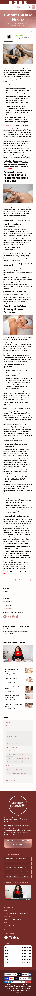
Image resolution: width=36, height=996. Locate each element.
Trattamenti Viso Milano (18, 25)
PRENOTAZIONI (10, 780)
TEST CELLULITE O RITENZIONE (17, 773)
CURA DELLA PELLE (11, 751)
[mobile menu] (33, 7)
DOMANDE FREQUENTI (12, 777)
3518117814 (7, 168)
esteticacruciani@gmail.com (12, 594)
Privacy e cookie (11, 990)
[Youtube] (14, 937)
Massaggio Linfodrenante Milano (16, 858)
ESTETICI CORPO (14, 733)
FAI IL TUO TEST (10, 766)
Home (7, 23)
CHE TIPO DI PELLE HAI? (16, 755)
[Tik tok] (18, 937)
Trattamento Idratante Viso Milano (16, 863)
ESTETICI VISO (13, 736)
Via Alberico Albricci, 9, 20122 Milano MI (16, 913)
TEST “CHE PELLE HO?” (15, 770)
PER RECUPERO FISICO (15, 743)
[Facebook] (6, 937)
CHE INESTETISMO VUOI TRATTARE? (19, 758)
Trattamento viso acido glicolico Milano (18, 872)
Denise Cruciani (8, 125)
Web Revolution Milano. (15, 988)
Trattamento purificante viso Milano (17, 876)
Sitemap (26, 988)
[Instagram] (10, 937)
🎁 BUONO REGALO (12, 747)
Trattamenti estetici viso (20, 23)
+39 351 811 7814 (8, 601)
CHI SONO (9, 725)
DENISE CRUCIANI (9, 41)
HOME (8, 722)
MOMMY (11, 740)
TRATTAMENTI (10, 729)
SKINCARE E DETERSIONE (16, 762)
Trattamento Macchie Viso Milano (16, 867)
